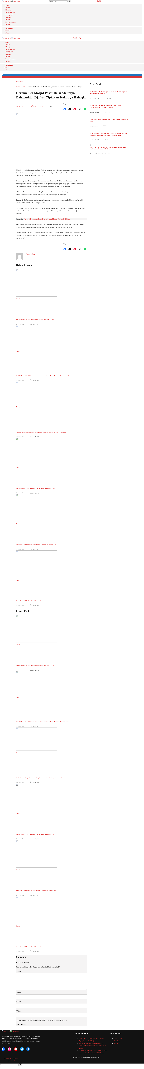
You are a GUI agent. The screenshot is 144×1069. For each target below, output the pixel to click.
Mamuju (8, 10)
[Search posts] (69, 1)
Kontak (116, 1043)
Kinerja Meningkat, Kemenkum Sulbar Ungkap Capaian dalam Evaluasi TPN (36, 544)
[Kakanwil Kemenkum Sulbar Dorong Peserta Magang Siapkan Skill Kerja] (36, 296)
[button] (99, 1)
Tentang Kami (118, 1038)
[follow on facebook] (3, 1049)
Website (18, 1011)
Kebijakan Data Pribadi (11, 1061)
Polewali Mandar (10, 22)
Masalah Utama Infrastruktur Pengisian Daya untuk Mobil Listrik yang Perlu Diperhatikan (52, 77)
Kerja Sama (117, 1041)
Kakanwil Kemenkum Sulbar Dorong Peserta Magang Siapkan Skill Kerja (47, 219)
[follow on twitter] (22, 1049)
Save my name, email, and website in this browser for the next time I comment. (43, 1020)
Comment (19, 971)
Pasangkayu (9, 15)
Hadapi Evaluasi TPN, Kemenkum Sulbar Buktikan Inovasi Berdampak (34, 601)
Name (18, 993)
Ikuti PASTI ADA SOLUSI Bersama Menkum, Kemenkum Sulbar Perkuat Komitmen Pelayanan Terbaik (42, 376)
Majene (7, 19)
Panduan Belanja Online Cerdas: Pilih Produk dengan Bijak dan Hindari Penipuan (105, 77)
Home (7, 5)
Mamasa (7, 24)
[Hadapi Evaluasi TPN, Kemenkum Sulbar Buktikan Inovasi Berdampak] (36, 577)
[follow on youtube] (15, 1049)
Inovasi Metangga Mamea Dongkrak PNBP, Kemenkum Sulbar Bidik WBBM (35, 488)
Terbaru (7, 7)
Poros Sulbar (31, 254)
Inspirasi (8, 17)
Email (18, 1002)
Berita (23, 87)
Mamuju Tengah (10, 12)
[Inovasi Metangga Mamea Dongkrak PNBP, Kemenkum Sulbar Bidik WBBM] (36, 465)
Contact (7, 30)
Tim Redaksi (9, 28)
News (21, 81)
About (7, 33)
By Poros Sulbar (20, 106)
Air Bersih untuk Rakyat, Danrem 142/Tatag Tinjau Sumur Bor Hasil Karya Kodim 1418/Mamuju (41, 432)
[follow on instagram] (9, 1049)
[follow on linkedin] (28, 1049)
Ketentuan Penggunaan (11, 1058)
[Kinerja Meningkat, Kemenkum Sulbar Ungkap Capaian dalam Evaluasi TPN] (36, 521)
